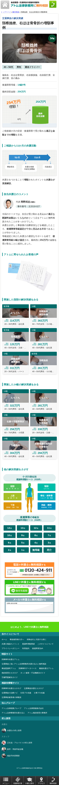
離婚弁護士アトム (46, 668)
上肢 (12, 496)
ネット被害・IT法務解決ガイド (32, 673)
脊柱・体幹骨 (46, 496)
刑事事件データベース (27, 668)
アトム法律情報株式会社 (34, 708)
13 (23, 528)
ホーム (4, 639)
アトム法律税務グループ (11, 708)
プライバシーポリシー (10, 648)
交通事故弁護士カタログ (34, 688)
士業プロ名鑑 (39, 693)
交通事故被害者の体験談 (11, 697)
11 (49, 528)
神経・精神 (46, 506)
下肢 (12, 506)
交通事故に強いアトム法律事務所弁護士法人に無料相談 (24, 664)
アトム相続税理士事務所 (37, 713)
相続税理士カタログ (10, 673)
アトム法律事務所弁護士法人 (13, 713)
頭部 (12, 487)
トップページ (6, 12)
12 (36, 528)
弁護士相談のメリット (10, 644)
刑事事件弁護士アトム (10, 659)
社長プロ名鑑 (25, 693)
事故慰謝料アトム (9, 668)
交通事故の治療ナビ (10, 693)
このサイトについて (45, 644)
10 (9, 535)
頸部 (46, 487)
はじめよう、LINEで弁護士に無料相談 (30, 627)
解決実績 (15, 12)
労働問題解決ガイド (10, 677)
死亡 (49, 550)
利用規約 (25, 648)
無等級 (36, 550)
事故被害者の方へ (17, 639)
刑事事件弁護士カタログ (11, 688)
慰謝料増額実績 (28, 644)
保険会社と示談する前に (36, 639)
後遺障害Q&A (37, 648)
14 (9, 528)
